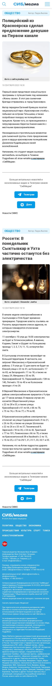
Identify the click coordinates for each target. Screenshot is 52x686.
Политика (7, 525)
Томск (46, 530)
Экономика (35, 525)
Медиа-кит (24, 603)
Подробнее (6, 632)
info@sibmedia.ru (14, 561)
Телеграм (29, 194)
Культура (26, 530)
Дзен (29, 204)
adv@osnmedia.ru (9, 576)
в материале (38, 158)
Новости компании (12, 535)
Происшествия (10, 530)
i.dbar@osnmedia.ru (15, 570)
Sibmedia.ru (40, 614)
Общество (12, 13)
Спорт (37, 530)
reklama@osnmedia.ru (30, 574)
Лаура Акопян (41, 13)
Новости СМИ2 (10, 213)
